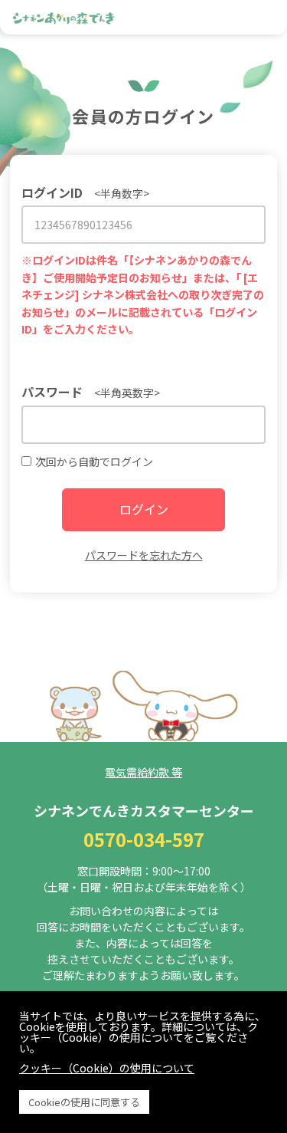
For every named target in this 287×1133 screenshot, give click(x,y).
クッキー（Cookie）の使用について (106, 1068)
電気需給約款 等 (143, 772)
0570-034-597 (143, 839)
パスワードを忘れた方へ (144, 555)
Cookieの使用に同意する (84, 1102)
